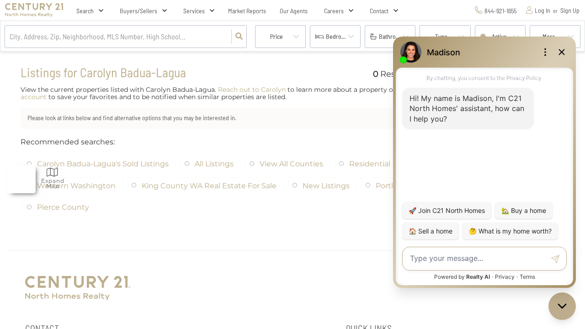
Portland (391, 185)
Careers (334, 11)
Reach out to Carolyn (252, 89)
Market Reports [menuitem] (247, 11)
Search (85, 11)
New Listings (326, 185)
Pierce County (63, 207)
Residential (369, 163)
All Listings (214, 163)
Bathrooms (392, 36)
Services (194, 11)
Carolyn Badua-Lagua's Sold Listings (103, 163)
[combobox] (10, 37)
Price (276, 36)
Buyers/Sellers (138, 11)
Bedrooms (339, 36)
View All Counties (291, 163)
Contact (379, 11)
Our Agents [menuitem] (294, 11)
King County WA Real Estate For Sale (209, 185)
